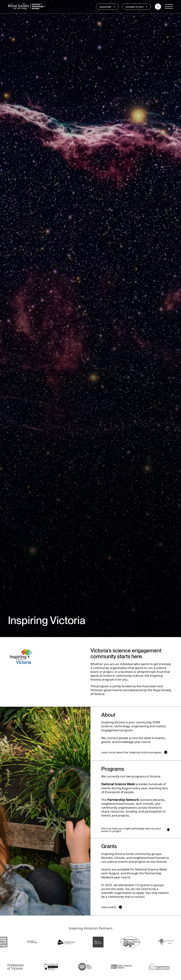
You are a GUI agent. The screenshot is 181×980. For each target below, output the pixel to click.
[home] (27, 6)
